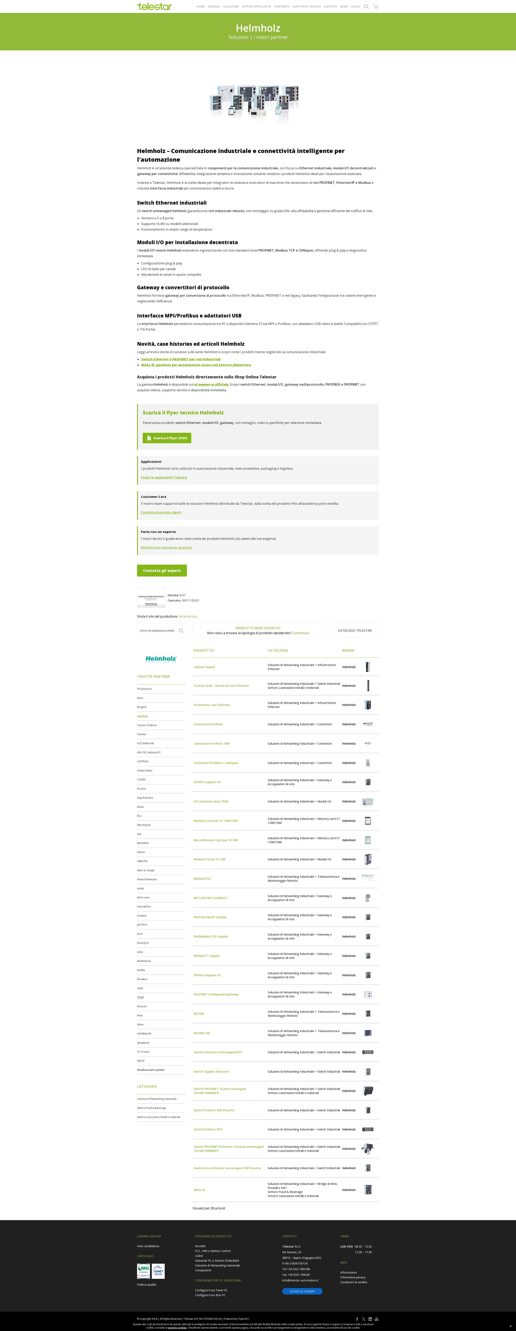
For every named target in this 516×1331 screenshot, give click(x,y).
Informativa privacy (352, 1277)
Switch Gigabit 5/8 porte (211, 1071)
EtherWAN (143, 843)
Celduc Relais (144, 770)
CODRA (141, 779)
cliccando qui (187, 616)
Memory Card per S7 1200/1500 (216, 821)
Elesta (140, 807)
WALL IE (199, 1190)
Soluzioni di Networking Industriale (157, 1099)
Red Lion (142, 1006)
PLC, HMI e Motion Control (213, 1251)
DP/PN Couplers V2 (207, 782)
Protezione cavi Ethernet (212, 705)
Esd (139, 834)
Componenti (203, 1270)
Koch (140, 934)
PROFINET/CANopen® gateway (216, 994)
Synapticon (143, 1042)
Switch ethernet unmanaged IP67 (218, 1052)
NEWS (344, 6)
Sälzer (140, 1024)
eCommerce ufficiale (211, 384)
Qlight (140, 997)
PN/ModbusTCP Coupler (211, 936)
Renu (140, 1015)
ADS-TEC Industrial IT (149, 752)
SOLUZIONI (231, 6)
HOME (201, 6)
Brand (348, 650)
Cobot (199, 1256)
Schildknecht (144, 1033)
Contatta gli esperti (162, 570)
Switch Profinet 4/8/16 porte (214, 1110)
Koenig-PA (143, 943)
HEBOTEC (142, 861)
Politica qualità (146, 1284)
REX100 (199, 1014)
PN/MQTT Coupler (207, 956)
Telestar (141, 734)
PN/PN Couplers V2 (207, 975)
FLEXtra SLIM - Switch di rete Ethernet (221, 686)
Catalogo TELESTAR (355, 630)
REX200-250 (202, 1033)
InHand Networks (147, 879)
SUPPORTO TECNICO (306, 6)
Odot (140, 988)
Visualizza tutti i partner (151, 1070)
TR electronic (144, 689)
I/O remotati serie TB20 (211, 801)
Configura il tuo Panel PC (211, 1290)
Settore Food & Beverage (151, 1108)
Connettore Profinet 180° (212, 743)
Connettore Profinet (208, 724)
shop (375, 6)
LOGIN (355, 6)
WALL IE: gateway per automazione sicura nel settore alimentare (196, 365)
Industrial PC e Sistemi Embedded (217, 1260)
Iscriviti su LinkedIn (302, 1291)
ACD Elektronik (145, 743)
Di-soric (141, 788)
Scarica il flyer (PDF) (170, 438)
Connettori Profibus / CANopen (216, 763)
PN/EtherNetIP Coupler (210, 917)
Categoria (278, 650)
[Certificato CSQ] (143, 1271)
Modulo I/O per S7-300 (209, 859)
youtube (376, 1319)
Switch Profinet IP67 (208, 1129)
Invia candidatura (148, 1246)
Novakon (142, 979)
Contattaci (300, 633)
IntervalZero (144, 906)
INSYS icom (143, 897)
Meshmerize (144, 961)
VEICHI (140, 1061)
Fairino (141, 852)
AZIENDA (214, 6)
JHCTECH (142, 924)
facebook (357, 1319)
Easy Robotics (145, 797)
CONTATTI (331, 6)
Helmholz (142, 716)
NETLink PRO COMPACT (211, 898)
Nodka (141, 970)
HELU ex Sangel (145, 870)
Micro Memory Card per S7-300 (216, 840)
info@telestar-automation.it (300, 1280)
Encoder (200, 1246)
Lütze (140, 952)
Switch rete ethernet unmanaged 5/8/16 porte (227, 1168)
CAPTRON (142, 761)
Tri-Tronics (143, 1051)
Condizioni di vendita (353, 1282)
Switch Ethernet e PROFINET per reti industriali (181, 359)
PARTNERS (282, 6)
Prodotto (204, 650)
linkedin (370, 1319)
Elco (139, 816)
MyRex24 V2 (202, 878)
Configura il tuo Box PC (210, 1295)
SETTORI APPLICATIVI (256, 6)
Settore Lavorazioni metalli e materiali (158, 1117)
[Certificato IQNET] (158, 1271)
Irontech (142, 915)
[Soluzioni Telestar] (154, 6)
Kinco (140, 698)
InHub (140, 888)
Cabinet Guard (204, 667)
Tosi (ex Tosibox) (146, 725)
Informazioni (348, 1272)
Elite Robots (144, 825)
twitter (363, 1319)
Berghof (141, 707)
